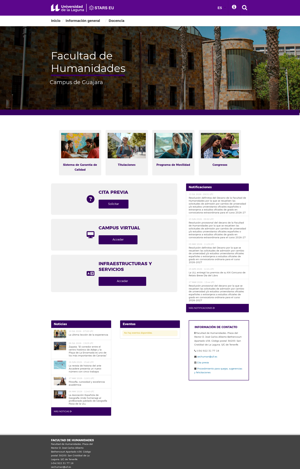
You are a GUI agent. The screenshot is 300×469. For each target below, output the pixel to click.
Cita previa (202, 362)
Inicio (55, 21)
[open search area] (244, 8)
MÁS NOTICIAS (62, 411)
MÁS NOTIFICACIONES (201, 308)
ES (220, 8)
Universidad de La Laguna (84, 8)
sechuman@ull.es (207, 356)
